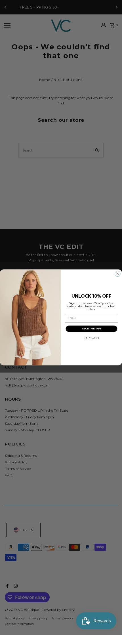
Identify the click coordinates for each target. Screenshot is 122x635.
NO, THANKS (91, 338)
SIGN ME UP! (91, 328)
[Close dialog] (118, 274)
